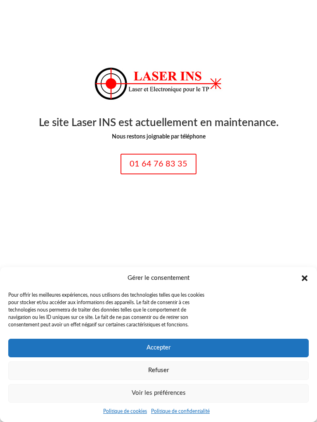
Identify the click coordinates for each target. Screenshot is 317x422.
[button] (304, 278)
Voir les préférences (159, 393)
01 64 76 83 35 (158, 164)
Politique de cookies (125, 411)
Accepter (158, 348)
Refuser (158, 370)
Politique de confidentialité (180, 411)
